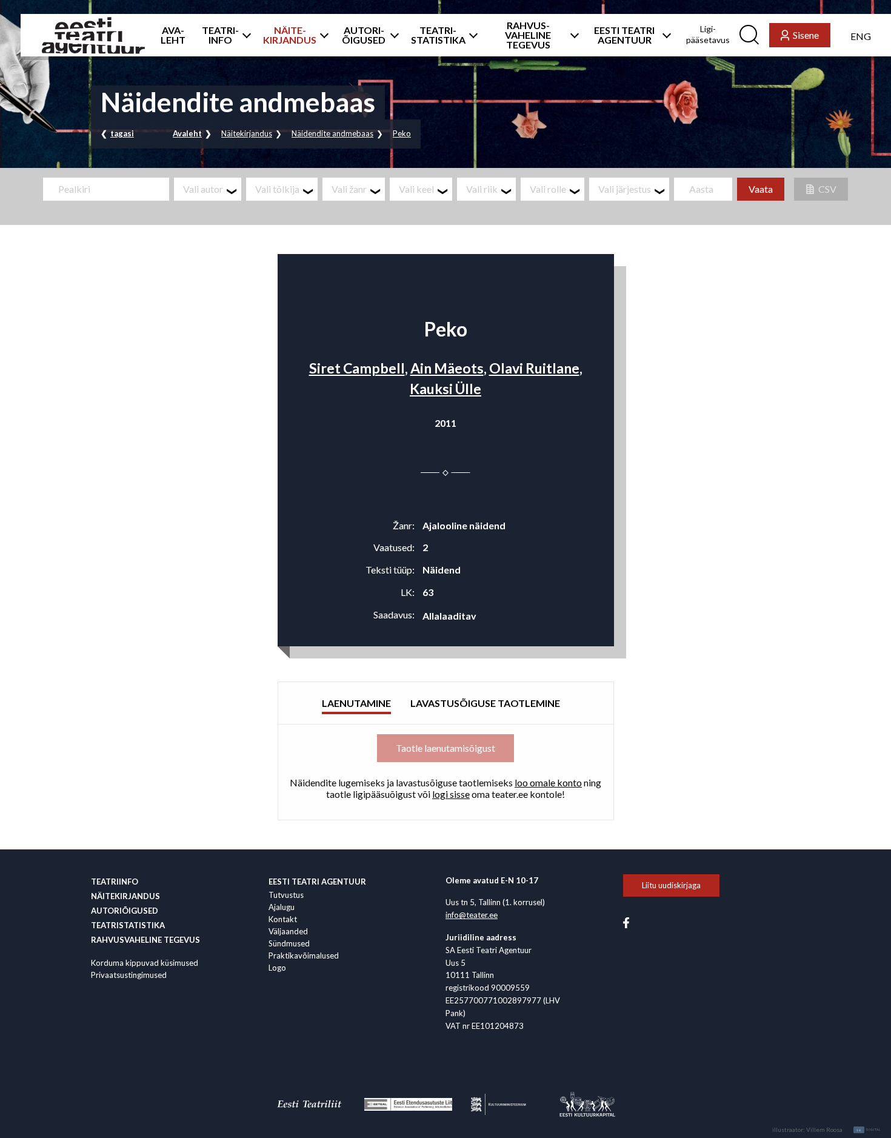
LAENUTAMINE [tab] (356, 703)
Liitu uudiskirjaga (671, 885)
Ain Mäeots (447, 368)
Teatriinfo (114, 881)
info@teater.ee (472, 915)
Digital (868, 1130)
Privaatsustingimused (129, 975)
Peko (402, 133)
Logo (277, 967)
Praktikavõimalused (304, 955)
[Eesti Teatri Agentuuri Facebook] (626, 922)
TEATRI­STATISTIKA (438, 35)
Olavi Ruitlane (534, 368)
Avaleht (187, 133)
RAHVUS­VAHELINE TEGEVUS (528, 35)
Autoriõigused (124, 910)
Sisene (806, 35)
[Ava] (244, 35)
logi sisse (451, 794)
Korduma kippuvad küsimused (144, 963)
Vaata (761, 189)
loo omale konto (548, 782)
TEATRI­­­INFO (220, 35)
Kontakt (283, 919)
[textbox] (212, 189)
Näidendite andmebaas (332, 133)
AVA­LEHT (173, 35)
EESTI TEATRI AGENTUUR (624, 35)
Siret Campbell (357, 368)
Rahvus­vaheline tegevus (145, 940)
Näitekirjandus (246, 133)
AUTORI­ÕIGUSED (363, 35)
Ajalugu (282, 907)
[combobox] (207, 189)
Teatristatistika (128, 925)
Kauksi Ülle (445, 388)
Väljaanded (288, 931)
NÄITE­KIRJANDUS (289, 35)
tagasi (122, 133)
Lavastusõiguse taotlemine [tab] (485, 703)
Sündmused (289, 943)
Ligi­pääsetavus (708, 34)
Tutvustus (286, 895)
